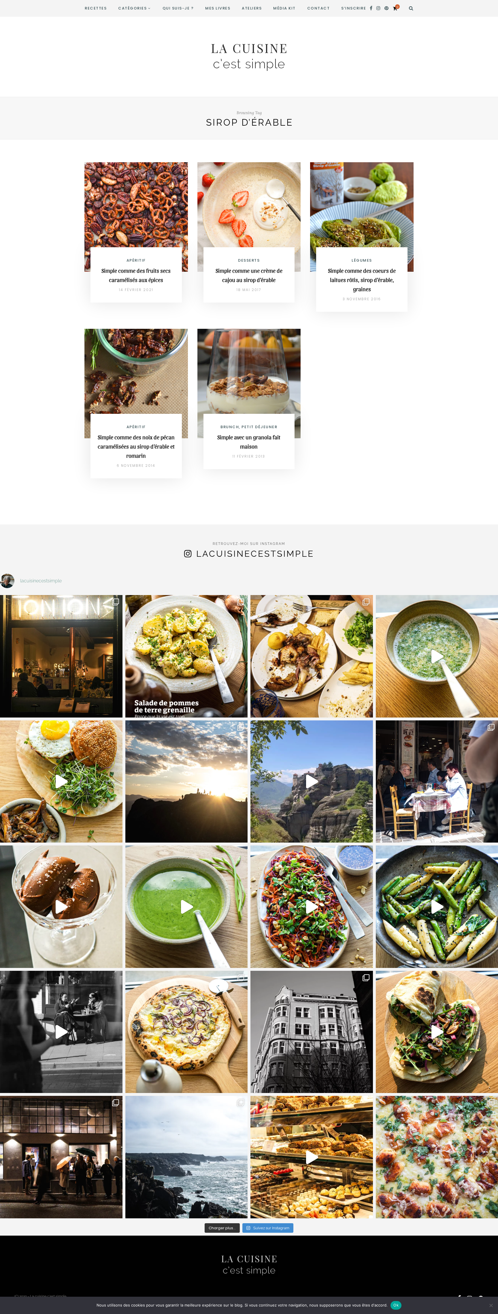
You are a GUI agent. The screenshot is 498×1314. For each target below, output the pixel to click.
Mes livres (217, 8)
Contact (318, 8)
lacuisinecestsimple (255, 554)
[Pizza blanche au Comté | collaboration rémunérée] (186, 1032)
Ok (396, 1305)
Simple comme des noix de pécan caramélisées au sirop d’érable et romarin (136, 446)
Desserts (249, 260)
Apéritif (136, 260)
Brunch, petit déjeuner (248, 427)
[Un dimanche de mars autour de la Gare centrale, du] (61, 1032)
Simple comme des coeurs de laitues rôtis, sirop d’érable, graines (362, 279)
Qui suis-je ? (178, 8)
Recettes (96, 8)
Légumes (362, 260)
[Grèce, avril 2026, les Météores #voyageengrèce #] (311, 781)
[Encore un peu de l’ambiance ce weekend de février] (311, 1157)
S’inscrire (353, 8)
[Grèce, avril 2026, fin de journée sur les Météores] (186, 781)
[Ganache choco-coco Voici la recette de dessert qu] (61, 906)
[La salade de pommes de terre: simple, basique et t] (186, 656)
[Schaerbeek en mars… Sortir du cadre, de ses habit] (311, 1032)
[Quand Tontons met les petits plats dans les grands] (61, 656)
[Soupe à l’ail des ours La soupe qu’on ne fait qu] (186, 906)
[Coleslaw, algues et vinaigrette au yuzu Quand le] (311, 906)
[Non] (491, 1305)
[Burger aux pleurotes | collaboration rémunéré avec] (61, 781)
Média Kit (284, 8)
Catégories (132, 8)
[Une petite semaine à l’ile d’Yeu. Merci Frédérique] (186, 1157)
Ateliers (252, 8)
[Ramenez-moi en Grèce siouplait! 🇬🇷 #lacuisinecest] (311, 656)
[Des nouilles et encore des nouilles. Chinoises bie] (61, 1157)
